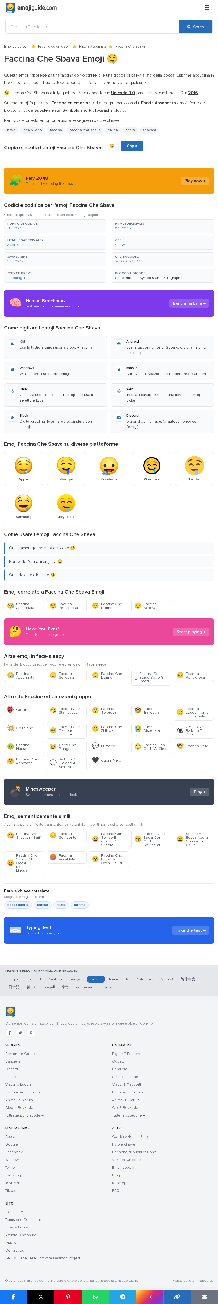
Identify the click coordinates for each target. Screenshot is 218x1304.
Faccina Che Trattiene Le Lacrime (64, 731)
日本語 (14, 987)
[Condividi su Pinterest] (68, 1297)
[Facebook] (9, 1033)
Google (11, 1144)
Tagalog (105, 987)
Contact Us (14, 1250)
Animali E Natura (126, 1100)
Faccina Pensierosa (63, 606)
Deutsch (55, 979)
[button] (55, 226)
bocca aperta (18, 905)
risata (61, 905)
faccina (56, 130)
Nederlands (119, 979)
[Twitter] (20, 1033)
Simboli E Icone (125, 1077)
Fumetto (103, 746)
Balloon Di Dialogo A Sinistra (62, 763)
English (14, 979)
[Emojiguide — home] (31, 8)
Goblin (17, 709)
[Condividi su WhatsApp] (95, 1297)
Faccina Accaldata (62, 857)
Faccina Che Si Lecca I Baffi (24, 835)
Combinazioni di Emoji (130, 1136)
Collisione (20, 728)
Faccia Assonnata (93, 46)
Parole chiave (123, 1144)
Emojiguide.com (16, 46)
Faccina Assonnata (20, 606)
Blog (116, 1175)
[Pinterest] (31, 1033)
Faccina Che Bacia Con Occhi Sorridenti (149, 839)
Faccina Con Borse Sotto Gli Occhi (149, 677)
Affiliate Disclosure (20, 1235)
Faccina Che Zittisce (107, 729)
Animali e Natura (19, 1100)
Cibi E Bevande (125, 1107)
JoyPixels (13, 1183)
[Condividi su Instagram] (150, 1297)
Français (76, 979)
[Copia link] (177, 1297)
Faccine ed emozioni (54, 46)
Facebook (14, 1152)
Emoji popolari (124, 1167)
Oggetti (11, 1069)
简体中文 (188, 979)
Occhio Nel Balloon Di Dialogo (191, 731)
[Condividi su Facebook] (13, 1297)
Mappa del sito (184, 1281)
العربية (50, 987)
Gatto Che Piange (62, 747)
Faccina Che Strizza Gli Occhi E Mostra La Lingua (22, 863)
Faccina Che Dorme (107, 606)
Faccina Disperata (147, 729)
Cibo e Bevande (19, 1107)
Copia (132, 146)
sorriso (42, 905)
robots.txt (206, 1281)
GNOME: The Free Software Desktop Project (42, 1258)
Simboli (11, 1077)
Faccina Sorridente (63, 835)
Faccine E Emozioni (128, 1092)
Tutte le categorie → (128, 1115)
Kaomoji (119, 1183)
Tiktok (10, 1190)
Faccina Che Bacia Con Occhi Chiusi (107, 859)
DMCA (10, 1242)
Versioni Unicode (126, 1159)
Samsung (13, 1175)
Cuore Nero (106, 760)
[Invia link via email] (204, 1297)
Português (144, 979)
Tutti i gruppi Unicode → (24, 1115)
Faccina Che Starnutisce (64, 711)
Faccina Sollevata (147, 606)
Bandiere (13, 1061)
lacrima (79, 905)
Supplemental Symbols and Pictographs (148, 277)
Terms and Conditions (23, 1219)
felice (113, 130)
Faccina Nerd (192, 746)
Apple (10, 1136)
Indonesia (83, 987)
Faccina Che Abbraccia (22, 761)
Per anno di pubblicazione (134, 1152)
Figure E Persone (126, 1053)
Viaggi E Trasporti (126, 1084)
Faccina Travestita (147, 711)
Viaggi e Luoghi (18, 1084)
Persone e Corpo (20, 1053)
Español (34, 979)
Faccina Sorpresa (104, 711)
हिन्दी (65, 987)
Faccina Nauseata (20, 747)
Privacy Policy (16, 1227)
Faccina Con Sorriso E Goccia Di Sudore (107, 839)
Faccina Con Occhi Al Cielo (150, 747)
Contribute (14, 1212)
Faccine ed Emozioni (23, 1092)
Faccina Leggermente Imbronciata (193, 712)
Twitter (10, 1167)
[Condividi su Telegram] (122, 1297)
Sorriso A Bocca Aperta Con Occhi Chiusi (193, 839)
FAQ (115, 1190)
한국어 (32, 987)
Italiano (96, 979)
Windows (12, 1159)
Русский (167, 979)
